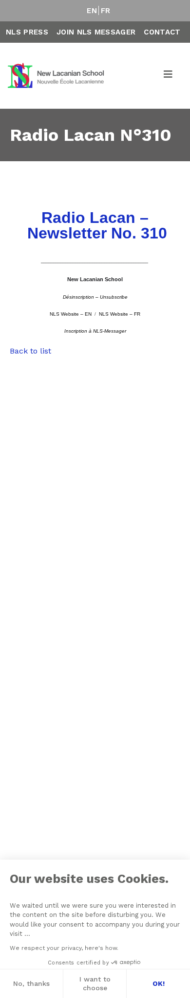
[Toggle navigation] (168, 75)
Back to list (30, 350)
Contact (162, 32)
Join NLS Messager (96, 32)
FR (106, 10)
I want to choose (95, 983)
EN (92, 10)
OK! (158, 983)
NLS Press (27, 32)
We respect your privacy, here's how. (64, 948)
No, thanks (31, 983)
